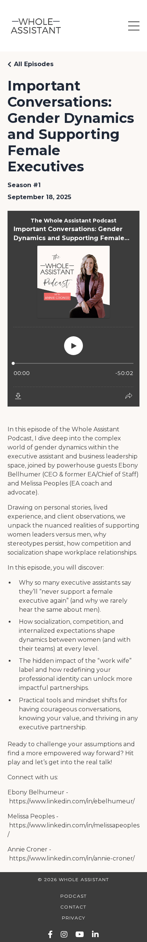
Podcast (73, 896)
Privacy (73, 918)
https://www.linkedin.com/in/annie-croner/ (72, 858)
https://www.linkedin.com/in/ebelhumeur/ (72, 801)
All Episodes (34, 64)
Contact (73, 907)
